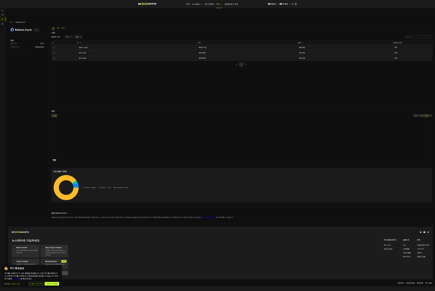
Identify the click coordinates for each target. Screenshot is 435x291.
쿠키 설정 (428, 283)
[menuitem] (3, 10)
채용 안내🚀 (388, 249)
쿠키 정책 (16, 278)
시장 (53, 28)
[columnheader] (136, 43)
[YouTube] (424, 232)
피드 (188, 4)
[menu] (3, 17)
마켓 (218, 4)
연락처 (419, 253)
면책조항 (420, 283)
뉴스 (404, 245)
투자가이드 (407, 256)
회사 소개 (387, 245)
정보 (63, 28)
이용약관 (400, 283)
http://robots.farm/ (209, 217)
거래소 (11, 22)
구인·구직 (420, 249)
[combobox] (419, 36)
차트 (58, 28)
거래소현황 (407, 253)
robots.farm (39, 47)
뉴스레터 (196, 4)
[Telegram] (428, 232)
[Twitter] (421, 232)
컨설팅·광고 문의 (231, 4)
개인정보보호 (410, 283)
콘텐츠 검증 (421, 256)
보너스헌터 (209, 4)
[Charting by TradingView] (54, 160)
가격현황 (406, 249)
